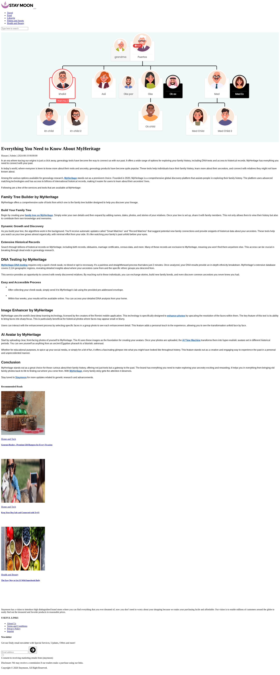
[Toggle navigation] (35, 8)
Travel (10, 13)
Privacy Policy (13, 628)
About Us (11, 623)
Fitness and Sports (15, 20)
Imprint (10, 631)
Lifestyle (11, 18)
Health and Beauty (15, 23)
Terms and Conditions (17, 626)
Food (9, 15)
